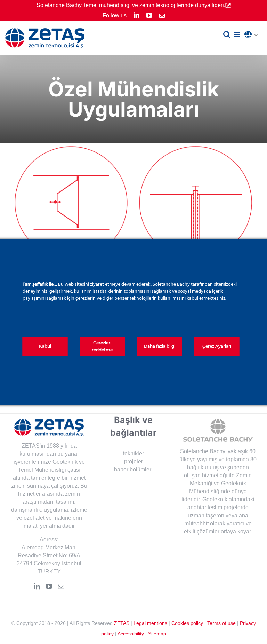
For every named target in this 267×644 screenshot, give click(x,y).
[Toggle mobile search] (226, 34)
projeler (133, 461)
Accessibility (131, 633)
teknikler (133, 453)
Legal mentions (150, 623)
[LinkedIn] (37, 586)
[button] (253, 35)
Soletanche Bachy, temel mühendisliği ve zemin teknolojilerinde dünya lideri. (131, 5)
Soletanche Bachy (202, 451)
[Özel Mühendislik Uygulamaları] (71, 202)
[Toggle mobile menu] (237, 34)
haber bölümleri (133, 469)
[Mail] (61, 586)
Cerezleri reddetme (102, 346)
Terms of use (221, 623)
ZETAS (121, 623)
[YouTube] (49, 586)
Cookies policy (187, 623)
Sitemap (157, 633)
